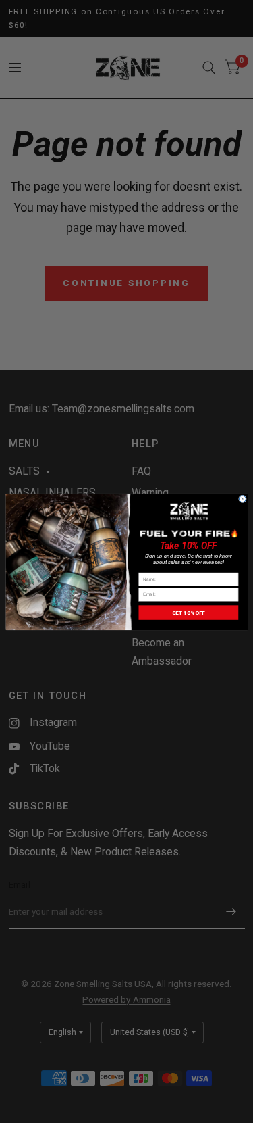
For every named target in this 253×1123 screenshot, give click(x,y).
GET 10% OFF (187, 612)
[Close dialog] (242, 498)
